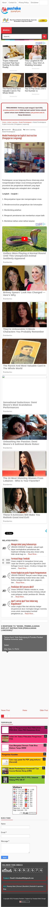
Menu (7, 30)
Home (25, 710)
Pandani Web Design (39, 898)
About (4, 3)
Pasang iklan (11, 886)
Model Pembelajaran (8, 131)
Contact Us (12, 3)
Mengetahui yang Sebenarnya (23, 544)
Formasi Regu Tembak (20, 558)
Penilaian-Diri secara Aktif (22, 587)
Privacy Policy (24, 3)
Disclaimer (34, 3)
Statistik (33, 886)
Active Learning (30, 129)
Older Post (44, 710)
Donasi (19, 886)
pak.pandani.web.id (37, 112)
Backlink (26, 886)
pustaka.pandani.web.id (11, 110)
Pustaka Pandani (18, 898)
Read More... (33, 554)
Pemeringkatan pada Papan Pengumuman (28, 573)
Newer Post (5, 710)
